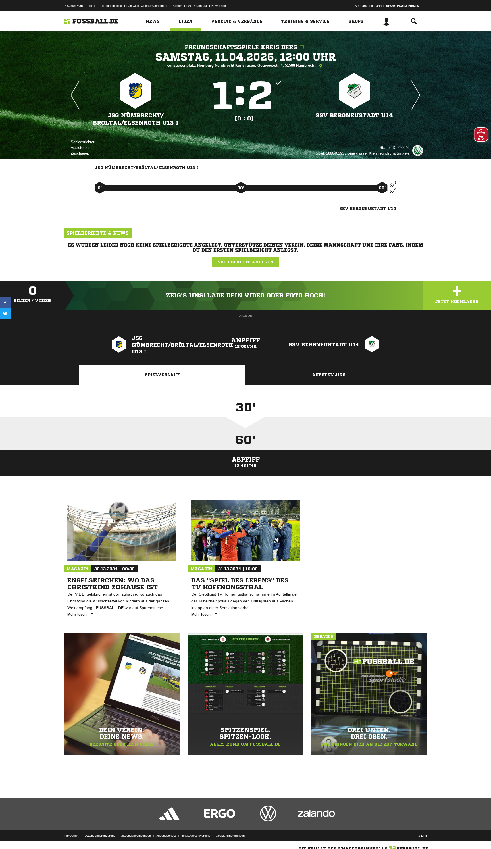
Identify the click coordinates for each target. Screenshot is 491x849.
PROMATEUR (73, 5)
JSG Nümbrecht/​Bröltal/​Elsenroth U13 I (135, 119)
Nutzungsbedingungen (135, 835)
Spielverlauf (162, 375)
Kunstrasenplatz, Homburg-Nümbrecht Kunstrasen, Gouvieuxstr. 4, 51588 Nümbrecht (242, 65)
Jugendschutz (166, 835)
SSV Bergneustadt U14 (354, 115)
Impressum (71, 835)
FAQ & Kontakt (196, 5)
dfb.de (92, 5)
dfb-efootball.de (111, 5)
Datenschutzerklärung (100, 835)
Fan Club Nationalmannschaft (146, 5)
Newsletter (218, 5)
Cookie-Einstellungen (230, 835)
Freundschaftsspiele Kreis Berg (241, 47)
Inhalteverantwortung (195, 835)
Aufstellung (329, 375)
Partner (177, 5)
